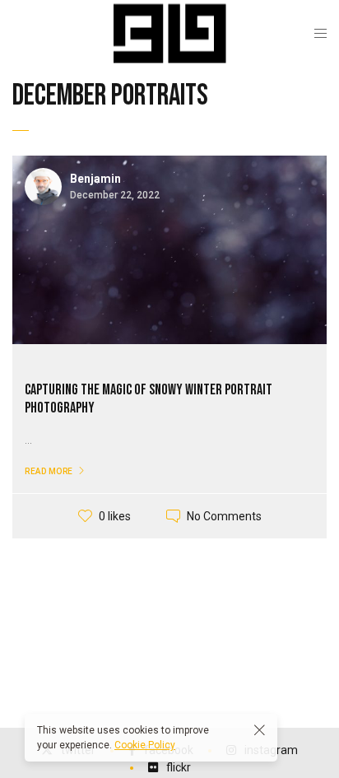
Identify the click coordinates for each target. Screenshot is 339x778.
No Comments (224, 516)
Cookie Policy (144, 745)
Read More (49, 471)
